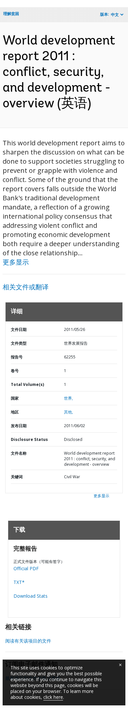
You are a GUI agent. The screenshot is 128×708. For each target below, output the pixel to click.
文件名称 (19, 453)
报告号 (17, 357)
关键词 (17, 477)
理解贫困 (11, 13)
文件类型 (19, 343)
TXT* (19, 582)
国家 (15, 398)
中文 (115, 14)
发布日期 (19, 425)
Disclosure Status (29, 439)
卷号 (15, 370)
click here (53, 697)
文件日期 (19, 329)
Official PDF (26, 568)
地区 (15, 412)
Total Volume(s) (27, 384)
